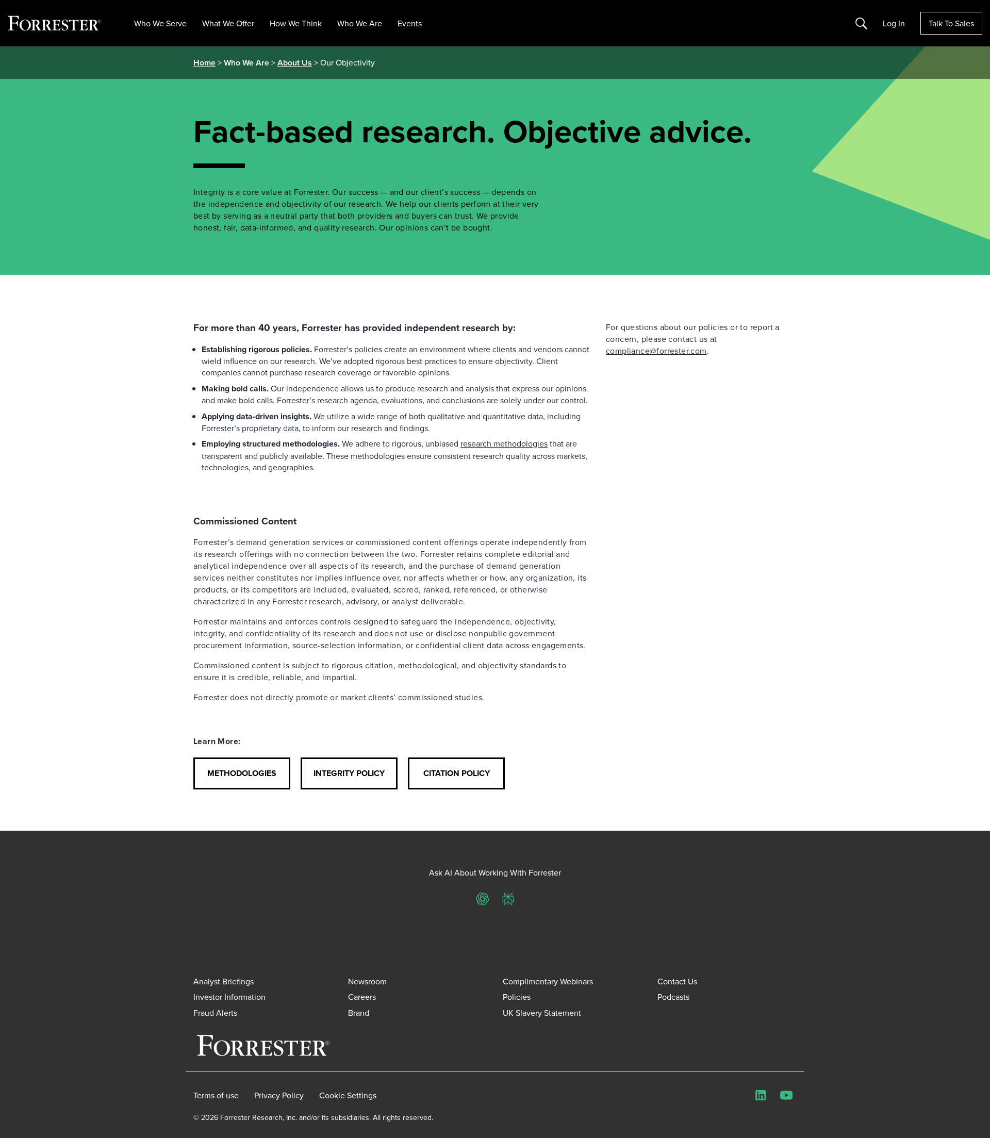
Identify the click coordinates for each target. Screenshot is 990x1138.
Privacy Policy (279, 1095)
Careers (362, 996)
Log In (894, 23)
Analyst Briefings (223, 981)
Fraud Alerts (215, 1012)
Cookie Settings (347, 1095)
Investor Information (229, 996)
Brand (358, 1012)
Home (204, 63)
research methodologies (504, 443)
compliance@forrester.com (656, 350)
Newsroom (367, 981)
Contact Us (677, 981)
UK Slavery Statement (542, 1012)
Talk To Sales (951, 23)
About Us (294, 63)
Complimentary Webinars (548, 981)
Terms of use (216, 1095)
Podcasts (673, 996)
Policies (517, 996)
